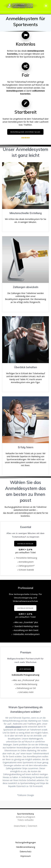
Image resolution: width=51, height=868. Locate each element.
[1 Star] (22, 138)
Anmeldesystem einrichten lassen (25, 132)
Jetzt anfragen (25, 669)
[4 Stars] (27, 138)
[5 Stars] (29, 138)
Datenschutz (25, 851)
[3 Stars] (25, 138)
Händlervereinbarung (25, 847)
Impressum (25, 856)
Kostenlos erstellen (25, 544)
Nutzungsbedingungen (25, 842)
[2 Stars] (24, 138)
